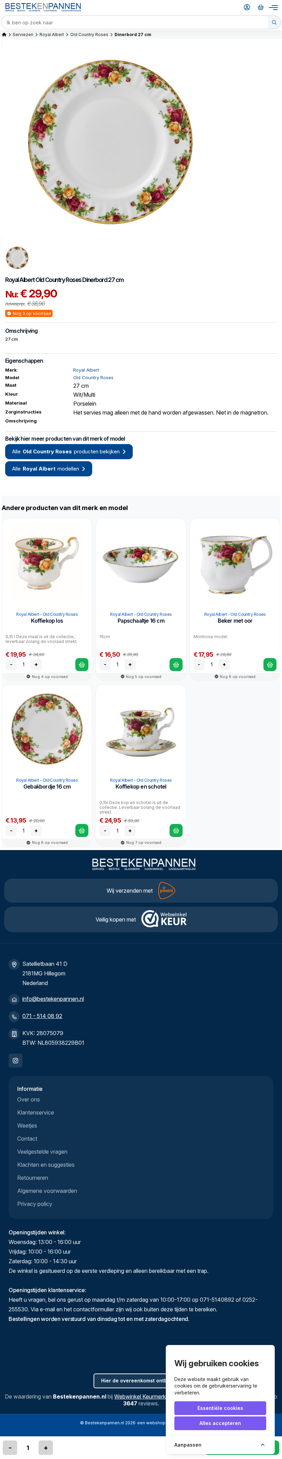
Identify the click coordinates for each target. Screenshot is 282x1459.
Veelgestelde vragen (42, 1151)
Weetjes (27, 1125)
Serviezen (23, 34)
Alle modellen (45, 468)
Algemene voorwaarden (47, 1190)
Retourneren (32, 1177)
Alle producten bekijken (66, 451)
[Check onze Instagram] (15, 1060)
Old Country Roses (89, 34)
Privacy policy (34, 1203)
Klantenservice (35, 1112)
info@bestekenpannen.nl (53, 998)
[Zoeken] (274, 22)
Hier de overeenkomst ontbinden (141, 1380)
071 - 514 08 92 (42, 1016)
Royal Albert (52, 34)
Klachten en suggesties (46, 1164)
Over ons (28, 1099)
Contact (27, 1138)
